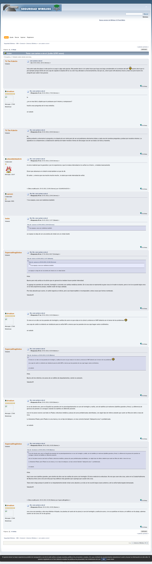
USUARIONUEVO (14, 159)
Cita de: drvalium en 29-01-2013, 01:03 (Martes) (41, 355)
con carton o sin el (36, 61)
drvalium (10, 91)
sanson (10, 194)
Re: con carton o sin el (37, 91)
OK (104, 559)
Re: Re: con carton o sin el (39, 194)
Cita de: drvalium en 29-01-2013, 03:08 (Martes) (41, 450)
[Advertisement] (76, 31)
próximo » (146, 47)
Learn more (110, 559)
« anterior (139, 47)
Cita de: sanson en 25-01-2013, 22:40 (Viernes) (40, 224)
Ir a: (130, 543)
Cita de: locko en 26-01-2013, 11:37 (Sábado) (40, 258)
